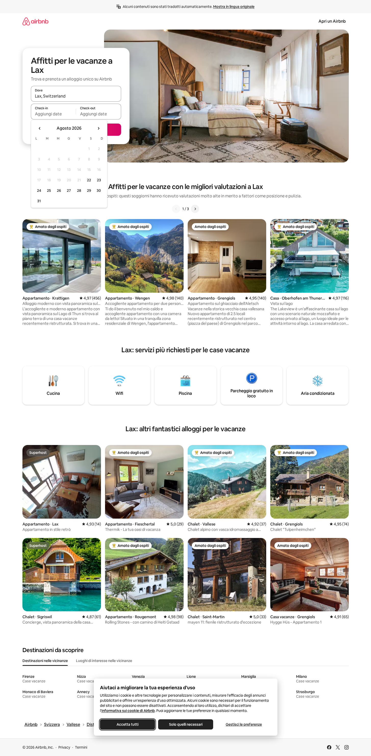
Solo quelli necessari (185, 724)
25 (49, 190)
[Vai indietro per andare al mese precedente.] (39, 128)
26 (59, 190)
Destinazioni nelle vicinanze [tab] (45, 660)
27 (69, 190)
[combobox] (76, 96)
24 (39, 190)
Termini (81, 747)
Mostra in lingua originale (233, 6)
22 (89, 180)
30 (99, 190)
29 (89, 190)
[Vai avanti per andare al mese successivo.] (98, 128)
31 (39, 201)
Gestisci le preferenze (244, 724)
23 (99, 180)
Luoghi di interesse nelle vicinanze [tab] (104, 660)
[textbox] (53, 114)
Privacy (64, 747)
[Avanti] (195, 209)
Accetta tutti (127, 724)
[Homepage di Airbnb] (35, 21)
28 (79, 190)
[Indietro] (176, 209)
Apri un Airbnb (332, 21)
